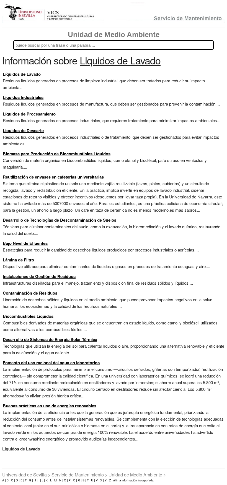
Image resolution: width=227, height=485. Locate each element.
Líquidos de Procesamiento (29, 114)
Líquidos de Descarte (23, 130)
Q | (74, 480)
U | (92, 480)
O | (65, 480)
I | (39, 480)
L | (51, 480)
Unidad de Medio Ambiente (113, 34)
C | (12, 480)
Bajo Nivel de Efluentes (25, 243)
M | (55, 480)
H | (35, 480)
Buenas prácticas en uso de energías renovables (49, 406)
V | (97, 480)
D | (17, 480)
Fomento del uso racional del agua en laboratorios (51, 363)
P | (70, 480)
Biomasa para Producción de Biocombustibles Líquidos (56, 154)
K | (47, 480)
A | (4, 480)
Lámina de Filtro (18, 260)
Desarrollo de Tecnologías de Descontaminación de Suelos (59, 220)
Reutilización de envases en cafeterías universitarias (53, 177)
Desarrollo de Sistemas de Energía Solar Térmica (50, 339)
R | (79, 480)
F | (26, 480)
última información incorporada (133, 480)
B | (8, 480)
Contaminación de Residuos (30, 293)
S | (84, 480)
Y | (106, 480)
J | (43, 480)
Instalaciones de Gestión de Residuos (39, 276)
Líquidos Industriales (23, 97)
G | (30, 480)
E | (22, 480)
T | (88, 480)
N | (60, 480)
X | (101, 480)
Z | (110, 480)
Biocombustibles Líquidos (28, 316)
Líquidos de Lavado (22, 74)
